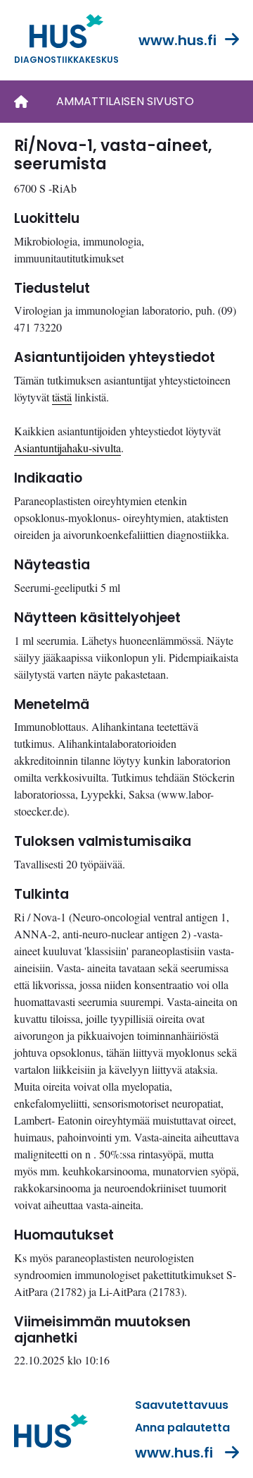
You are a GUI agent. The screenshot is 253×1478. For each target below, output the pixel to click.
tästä (62, 396)
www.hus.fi (177, 40)
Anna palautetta (182, 1427)
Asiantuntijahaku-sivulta (67, 447)
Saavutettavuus (181, 1405)
